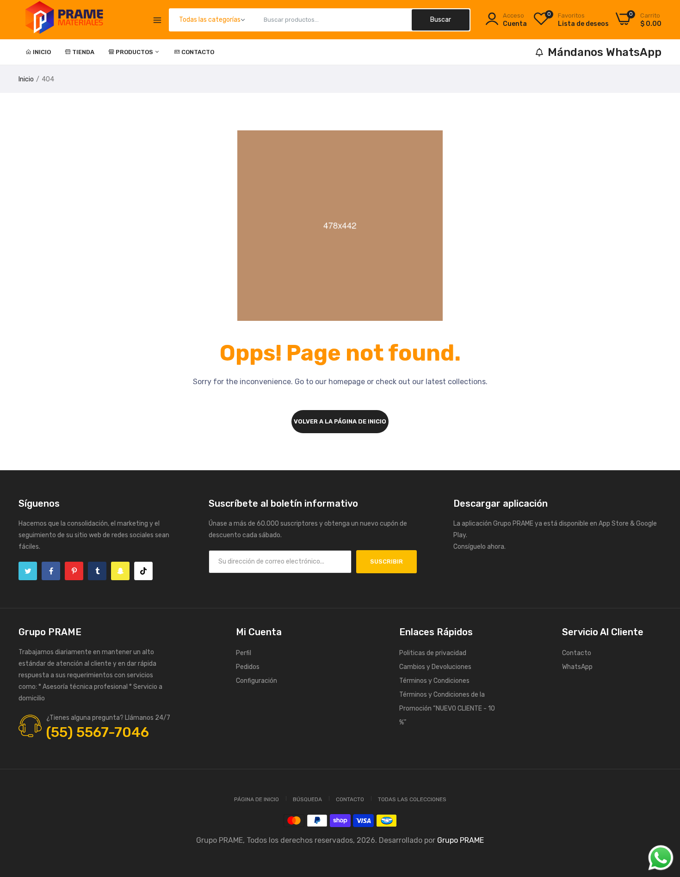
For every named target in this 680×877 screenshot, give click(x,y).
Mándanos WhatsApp (604, 52)
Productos (135, 52)
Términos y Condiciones (434, 681)
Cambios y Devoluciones (435, 667)
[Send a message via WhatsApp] (660, 857)
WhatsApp (577, 667)
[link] (661, 810)
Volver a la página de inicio (340, 421)
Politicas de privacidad (432, 653)
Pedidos (248, 667)
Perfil (243, 653)
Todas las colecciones (412, 799)
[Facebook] (51, 571)
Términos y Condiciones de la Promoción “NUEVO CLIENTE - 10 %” (447, 708)
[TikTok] (143, 571)
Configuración (256, 681)
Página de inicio (256, 799)
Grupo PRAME (460, 840)
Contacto (197, 52)
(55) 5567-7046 (97, 732)
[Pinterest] (74, 571)
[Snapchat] (120, 571)
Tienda (83, 52)
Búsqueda (307, 799)
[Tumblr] (97, 571)
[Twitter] (28, 571)
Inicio (42, 52)
